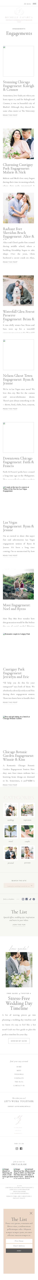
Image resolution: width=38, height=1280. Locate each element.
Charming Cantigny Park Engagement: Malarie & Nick (18, 168)
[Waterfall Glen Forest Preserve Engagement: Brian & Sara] (18, 290)
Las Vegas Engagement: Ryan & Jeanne (18, 526)
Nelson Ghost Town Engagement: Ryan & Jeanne (18, 379)
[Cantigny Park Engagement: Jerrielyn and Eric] (18, 648)
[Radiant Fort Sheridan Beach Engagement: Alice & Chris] (18, 208)
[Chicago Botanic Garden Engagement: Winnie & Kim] (18, 731)
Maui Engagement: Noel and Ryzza (17, 607)
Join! (19, 1251)
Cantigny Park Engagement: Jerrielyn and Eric (16, 673)
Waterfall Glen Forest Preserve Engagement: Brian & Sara (19, 317)
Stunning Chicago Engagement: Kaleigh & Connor (18, 86)
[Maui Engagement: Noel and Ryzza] (18, 584)
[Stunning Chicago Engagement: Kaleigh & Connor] (18, 61)
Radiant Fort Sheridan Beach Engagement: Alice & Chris (18, 234)
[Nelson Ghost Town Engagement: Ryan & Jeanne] (18, 355)
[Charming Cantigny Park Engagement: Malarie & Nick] (18, 144)
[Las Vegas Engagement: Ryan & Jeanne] (18, 501)
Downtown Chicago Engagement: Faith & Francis (18, 462)
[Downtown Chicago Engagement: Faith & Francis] (18, 437)
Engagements (19, 29)
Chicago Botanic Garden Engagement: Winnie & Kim (18, 755)
